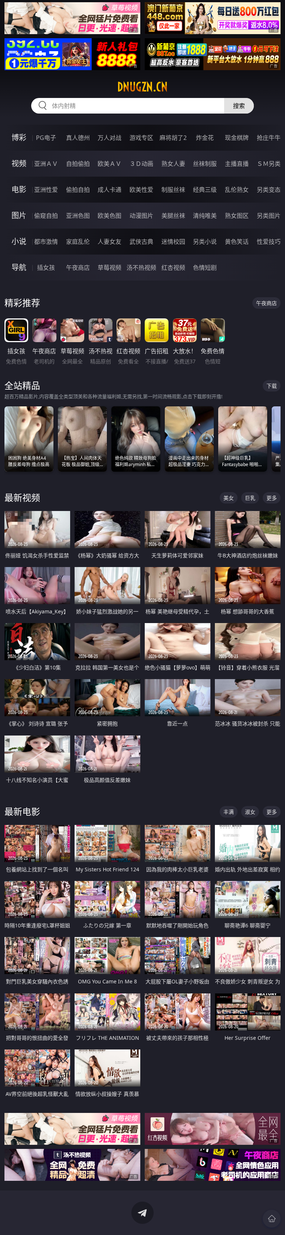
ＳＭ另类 (269, 164)
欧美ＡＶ (109, 164)
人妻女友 (109, 242)
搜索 (239, 106)
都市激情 (46, 242)
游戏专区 (141, 138)
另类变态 (269, 190)
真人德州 (78, 138)
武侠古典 (141, 242)
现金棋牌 (237, 138)
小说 (19, 241)
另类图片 (269, 216)
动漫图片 (141, 216)
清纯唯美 (205, 216)
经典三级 (205, 190)
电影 (19, 189)
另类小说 (205, 242)
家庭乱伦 (78, 242)
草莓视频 (109, 267)
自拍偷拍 (78, 164)
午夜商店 (78, 267)
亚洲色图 (78, 216)
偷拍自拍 (78, 190)
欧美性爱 (141, 190)
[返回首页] (272, 1219)
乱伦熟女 (237, 190)
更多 (271, 497)
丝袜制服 (205, 164)
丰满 (228, 811)
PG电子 (46, 138)
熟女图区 (237, 216)
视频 (19, 163)
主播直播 (237, 164)
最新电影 (22, 811)
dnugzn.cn (142, 86)
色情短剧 (205, 267)
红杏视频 (173, 267)
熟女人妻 (173, 164)
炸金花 (205, 138)
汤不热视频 (141, 267)
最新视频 (22, 497)
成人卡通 (109, 190)
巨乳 (250, 497)
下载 (271, 385)
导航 (19, 267)
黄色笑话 (237, 242)
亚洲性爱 (46, 190)
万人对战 (109, 138)
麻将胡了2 (173, 138)
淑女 (250, 811)
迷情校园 (173, 242)
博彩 (19, 137)
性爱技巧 (269, 242)
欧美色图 (109, 216)
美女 (228, 497)
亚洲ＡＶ (46, 164)
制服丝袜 (173, 190)
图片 (19, 215)
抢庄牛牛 (269, 138)
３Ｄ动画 (141, 164)
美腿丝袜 (173, 216)
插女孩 (46, 267)
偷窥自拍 (46, 216)
